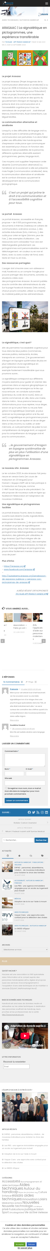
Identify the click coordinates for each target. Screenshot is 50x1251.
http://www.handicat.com (13, 1014)
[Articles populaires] (19, 856)
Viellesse (18, 865)
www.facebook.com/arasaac (18, 569)
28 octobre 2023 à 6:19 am (23, 728)
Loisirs (42, 1199)
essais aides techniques (18, 1197)
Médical (18, 899)
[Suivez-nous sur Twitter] (33, 812)
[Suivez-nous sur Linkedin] (46, 812)
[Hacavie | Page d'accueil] (10, 3)
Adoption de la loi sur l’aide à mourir (31, 901)
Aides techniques (10, 20)
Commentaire (12, 751)
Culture (42, 1192)
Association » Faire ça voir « (20, 626)
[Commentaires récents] (31, 856)
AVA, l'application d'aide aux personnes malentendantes (40, 632)
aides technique (10, 1185)
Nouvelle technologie (17, 1206)
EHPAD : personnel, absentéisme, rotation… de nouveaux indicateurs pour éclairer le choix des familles (30, 870)
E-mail (29, 769)
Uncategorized (16, 1212)
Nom (7, 769)
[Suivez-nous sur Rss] (37, 812)
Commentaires (14, 682)
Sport (5, 1212)
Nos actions (16, 1203)
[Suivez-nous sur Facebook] (29, 812)
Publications (38, 862)
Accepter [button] (20, 1244)
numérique (37, 1206)
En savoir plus (25, 1248)
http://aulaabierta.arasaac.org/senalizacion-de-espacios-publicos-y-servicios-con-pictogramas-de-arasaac (24, 579)
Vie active (31, 1212)
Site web (8, 778)
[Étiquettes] (42, 856)
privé (5, 1209)
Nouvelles (31, 1202)
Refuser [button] (31, 1244)
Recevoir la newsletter (14, 1062)
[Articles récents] (7, 856)
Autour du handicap (29, 20)
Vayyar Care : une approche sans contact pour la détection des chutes (31, 916)
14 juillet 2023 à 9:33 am (31, 689)
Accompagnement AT (31, 1181)
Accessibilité (20, 881)
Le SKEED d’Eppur (22, 928)
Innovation (30, 1199)
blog (36, 1193)
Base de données (26, 1192)
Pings (32, 682)
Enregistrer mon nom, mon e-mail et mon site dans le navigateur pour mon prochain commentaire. (23, 791)
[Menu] (46, 3)
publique (18, 883)
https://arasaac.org (13, 566)
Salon (40, 1209)
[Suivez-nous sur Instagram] (42, 812)
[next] (44, 641)
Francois (14, 689)
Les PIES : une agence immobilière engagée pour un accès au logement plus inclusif (31, 888)
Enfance (6, 1195)
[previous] (3, 641)
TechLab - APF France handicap (18, 42)
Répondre (14, 720)
